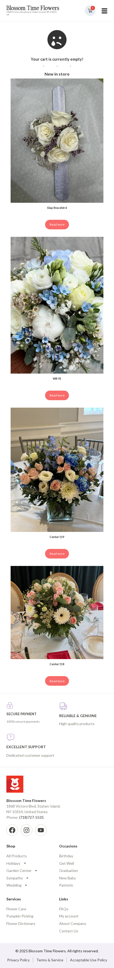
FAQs (63, 909)
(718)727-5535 (31, 817)
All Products (16, 856)
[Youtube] (41, 830)
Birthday (66, 856)
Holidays (13, 863)
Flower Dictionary (20, 923)
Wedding (13, 885)
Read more (57, 224)
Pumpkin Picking (19, 916)
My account (68, 916)
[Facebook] (12, 830)
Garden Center (19, 870)
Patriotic (66, 885)
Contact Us (68, 931)
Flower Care (16, 909)
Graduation (68, 870)
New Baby (67, 878)
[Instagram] (26, 830)
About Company (72, 923)
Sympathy (14, 878)
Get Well (66, 863)
